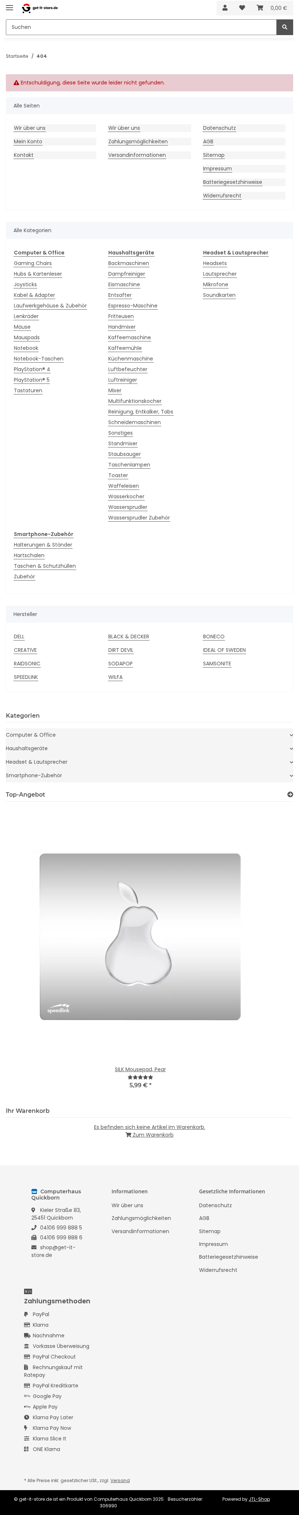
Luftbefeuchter (127, 369)
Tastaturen (28, 390)
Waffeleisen (123, 486)
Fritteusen (121, 316)
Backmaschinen (128, 263)
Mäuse (22, 326)
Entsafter (120, 295)
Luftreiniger (122, 380)
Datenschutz (219, 128)
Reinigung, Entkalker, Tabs (140, 411)
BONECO (214, 636)
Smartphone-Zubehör (34, 775)
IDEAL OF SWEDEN (224, 650)
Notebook (26, 348)
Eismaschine (124, 284)
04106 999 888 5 (61, 1227)
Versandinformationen (137, 155)
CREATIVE (25, 650)
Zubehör (24, 576)
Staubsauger (124, 454)
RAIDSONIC (27, 663)
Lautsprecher (220, 273)
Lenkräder (26, 316)
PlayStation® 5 (32, 380)
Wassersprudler (127, 507)
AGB (208, 141)
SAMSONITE (217, 663)
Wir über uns (30, 128)
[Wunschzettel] (242, 8)
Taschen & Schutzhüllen (45, 566)
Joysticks (25, 284)
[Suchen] (284, 27)
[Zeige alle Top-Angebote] (290, 794)
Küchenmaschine (130, 358)
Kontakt (24, 155)
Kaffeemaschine (129, 337)
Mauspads (27, 337)
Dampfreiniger (126, 273)
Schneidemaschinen (134, 422)
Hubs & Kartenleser (38, 273)
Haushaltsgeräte (27, 748)
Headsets (215, 263)
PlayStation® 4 (32, 369)
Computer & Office (31, 734)
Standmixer (122, 443)
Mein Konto (28, 141)
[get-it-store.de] (40, 8)
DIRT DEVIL (120, 650)
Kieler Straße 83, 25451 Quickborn (56, 1213)
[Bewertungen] (140, 1077)
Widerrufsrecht (222, 195)
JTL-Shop (259, 1499)
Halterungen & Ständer (43, 544)
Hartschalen (29, 555)
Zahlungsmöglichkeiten (138, 141)
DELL (19, 636)
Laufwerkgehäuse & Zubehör (50, 305)
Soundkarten (219, 295)
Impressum (217, 168)
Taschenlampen (129, 464)
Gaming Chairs (33, 263)
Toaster (118, 475)
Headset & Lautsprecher (36, 762)
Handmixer (122, 326)
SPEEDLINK (26, 677)
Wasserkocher (126, 496)
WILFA (115, 677)
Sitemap (214, 155)
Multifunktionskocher (135, 401)
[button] (225, 8)
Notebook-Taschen (38, 358)
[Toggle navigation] (9, 4)
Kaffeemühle (125, 348)
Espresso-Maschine (133, 305)
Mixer (114, 390)
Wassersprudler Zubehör (139, 517)
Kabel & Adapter (34, 295)
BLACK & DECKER (128, 636)
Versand (120, 1480)
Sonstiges (120, 433)
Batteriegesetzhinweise (232, 182)
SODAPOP (120, 663)
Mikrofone (215, 284)
